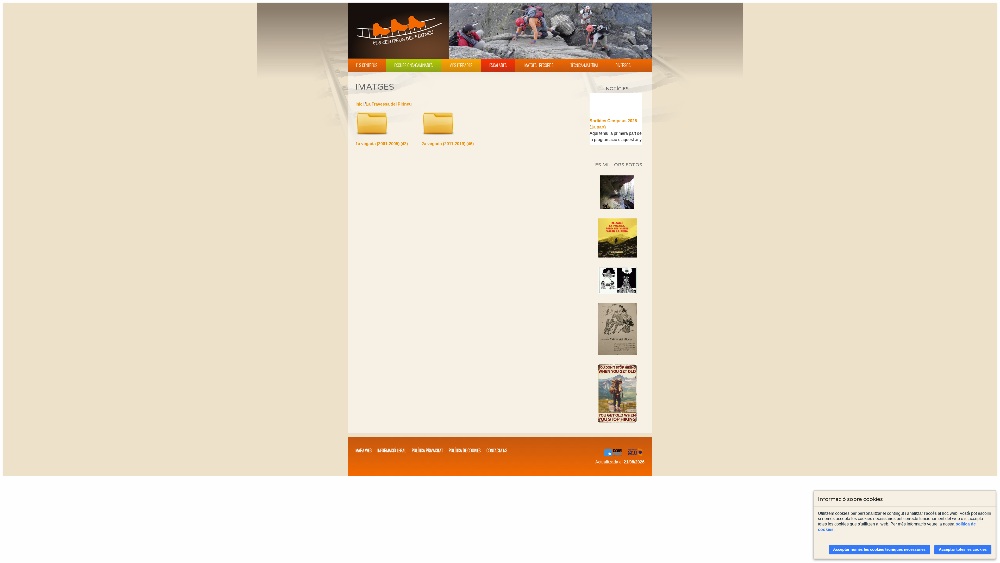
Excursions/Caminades (413, 65)
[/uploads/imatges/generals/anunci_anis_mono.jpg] (617, 329)
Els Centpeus (366, 65)
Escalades (498, 65)
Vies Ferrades (461, 65)
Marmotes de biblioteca (612, 144)
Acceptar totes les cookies (963, 549)
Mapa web (363, 450)
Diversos (623, 65)
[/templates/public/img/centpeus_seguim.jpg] (617, 238)
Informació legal (391, 450)
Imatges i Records (539, 65)
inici (359, 104)
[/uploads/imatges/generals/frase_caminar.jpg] (617, 393)
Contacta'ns (496, 450)
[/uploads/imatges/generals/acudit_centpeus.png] (617, 280)
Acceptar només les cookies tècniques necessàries (879, 549)
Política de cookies (465, 450)
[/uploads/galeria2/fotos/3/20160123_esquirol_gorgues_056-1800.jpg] (617, 208)
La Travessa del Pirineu (389, 104)
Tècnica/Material (584, 65)
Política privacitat (427, 450)
